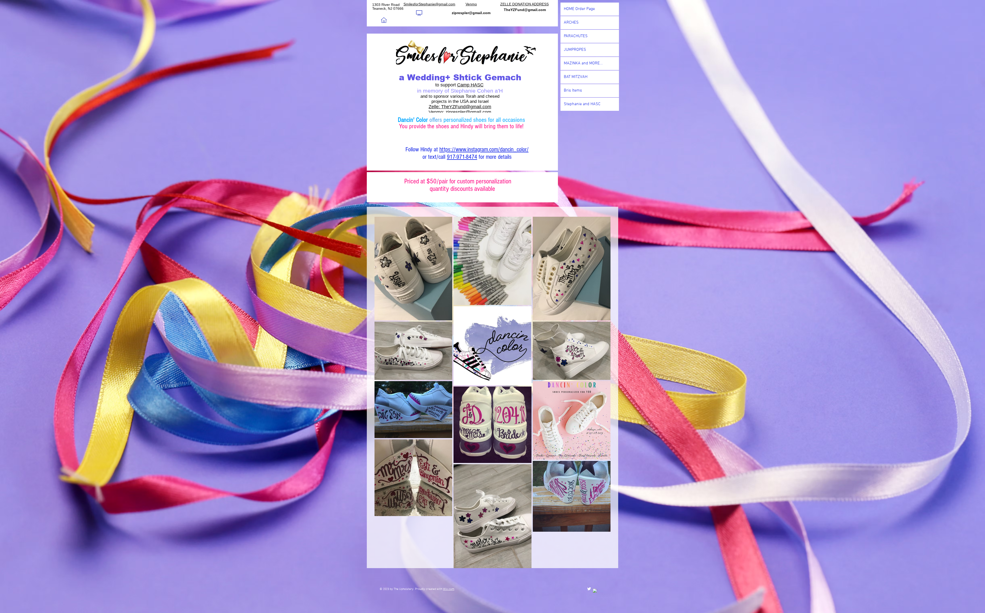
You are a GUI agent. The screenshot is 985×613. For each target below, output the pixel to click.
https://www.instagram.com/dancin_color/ (484, 149)
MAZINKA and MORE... (583, 63)
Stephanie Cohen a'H (477, 91)
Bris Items (573, 90)
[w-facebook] (595, 591)
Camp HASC (470, 84)
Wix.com (448, 589)
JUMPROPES (575, 49)
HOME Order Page (579, 9)
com (486, 106)
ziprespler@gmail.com (468, 112)
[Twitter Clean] (589, 589)
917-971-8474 (462, 156)
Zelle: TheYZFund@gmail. (455, 106)
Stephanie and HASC (582, 104)
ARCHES (571, 22)
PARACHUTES (576, 36)
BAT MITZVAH (575, 77)
